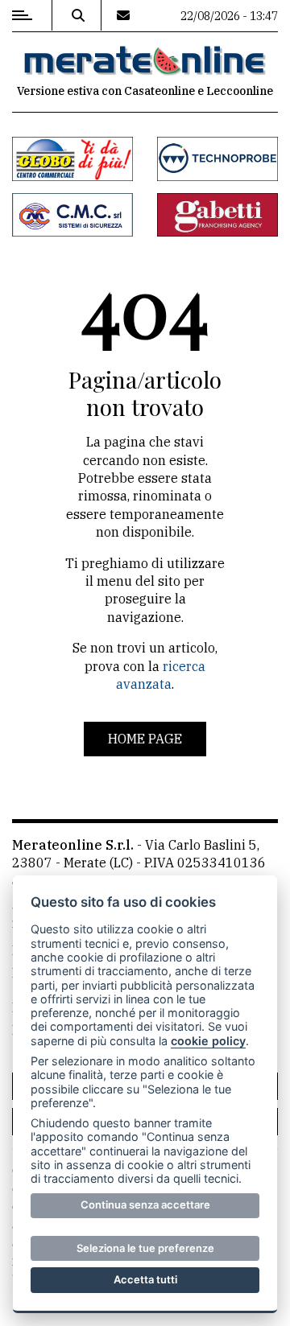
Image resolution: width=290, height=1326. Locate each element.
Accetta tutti (145, 1279)
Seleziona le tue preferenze (145, 1248)
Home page (145, 739)
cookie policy (208, 1041)
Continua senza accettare (145, 1204)
